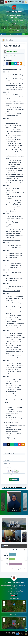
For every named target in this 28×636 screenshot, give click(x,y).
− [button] (3, 605)
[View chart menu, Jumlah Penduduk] (24, 550)
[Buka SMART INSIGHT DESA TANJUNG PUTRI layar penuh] (26, 34)
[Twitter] (10, 63)
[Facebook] (7, 63)
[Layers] (24, 602)
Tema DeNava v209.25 (10, 633)
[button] (23, 34)
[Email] (18, 63)
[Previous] (2, 558)
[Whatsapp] (12, 63)
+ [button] (3, 602)
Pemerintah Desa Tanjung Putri (14, 632)
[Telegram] (15, 63)
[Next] (26, 558)
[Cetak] (21, 63)
